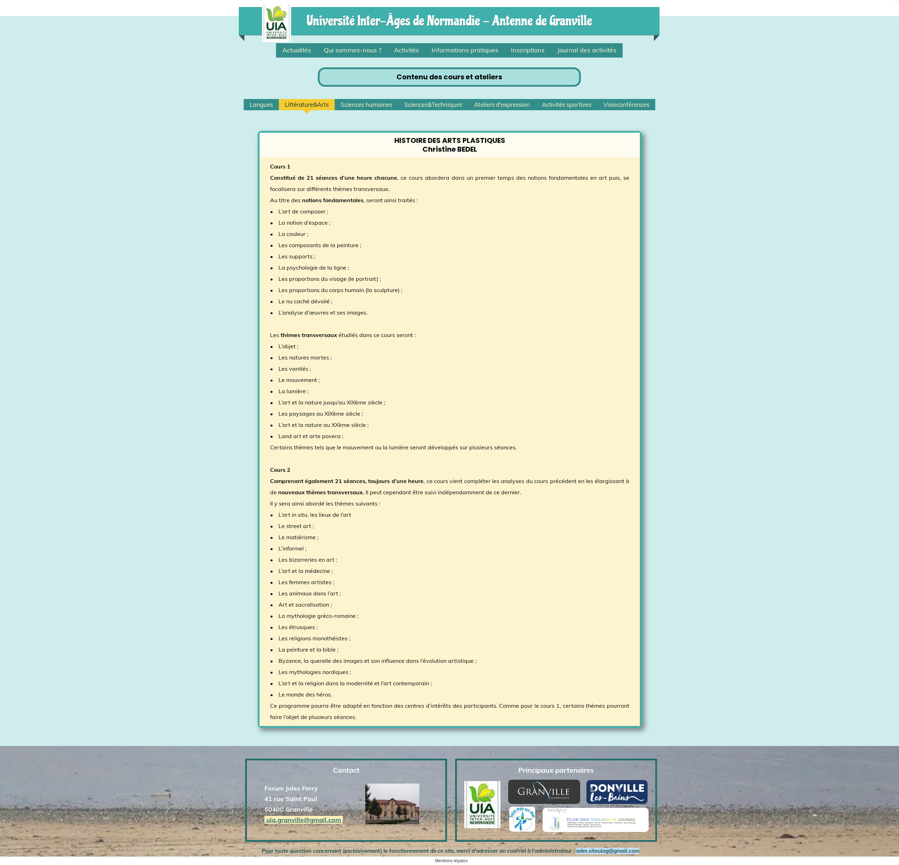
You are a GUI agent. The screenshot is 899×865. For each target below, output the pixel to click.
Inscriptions (528, 50)
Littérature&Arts (307, 104)
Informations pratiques (465, 50)
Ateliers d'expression (502, 104)
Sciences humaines (366, 104)
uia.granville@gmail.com (303, 820)
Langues (261, 104)
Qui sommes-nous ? (352, 50)
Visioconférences (626, 104)
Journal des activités (586, 50)
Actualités (296, 50)
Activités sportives (566, 104)
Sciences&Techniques (433, 104)
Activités (406, 50)
